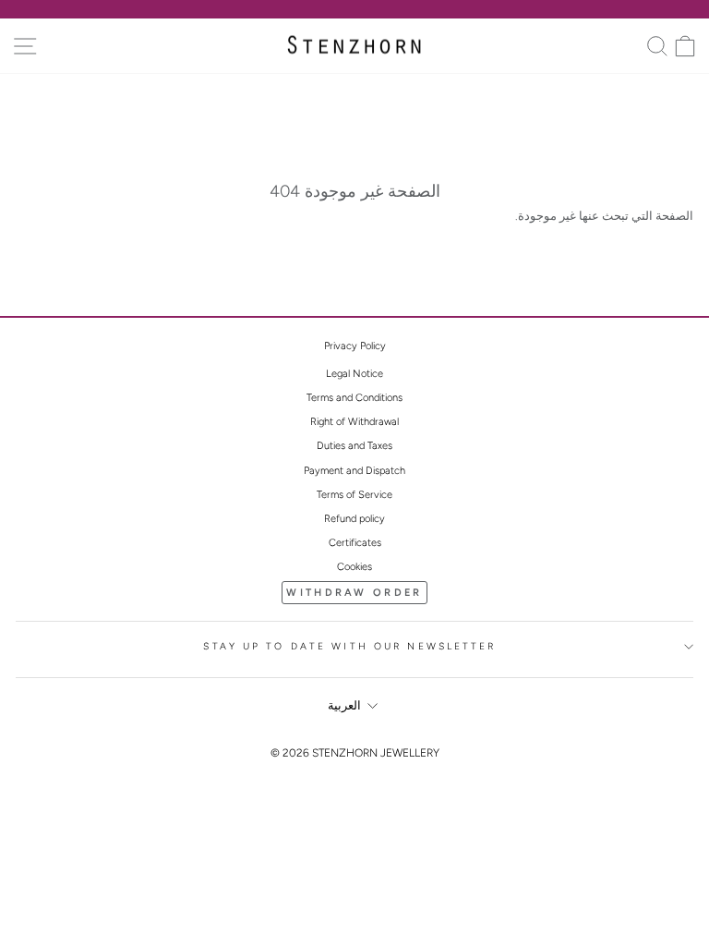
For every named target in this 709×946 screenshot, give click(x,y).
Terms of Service (354, 495)
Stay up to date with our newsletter (349, 646)
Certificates (355, 543)
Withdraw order (354, 593)
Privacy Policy (355, 346)
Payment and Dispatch (354, 471)
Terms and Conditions (354, 398)
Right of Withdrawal (354, 422)
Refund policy (354, 519)
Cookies (354, 567)
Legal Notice (354, 374)
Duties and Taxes (354, 446)
